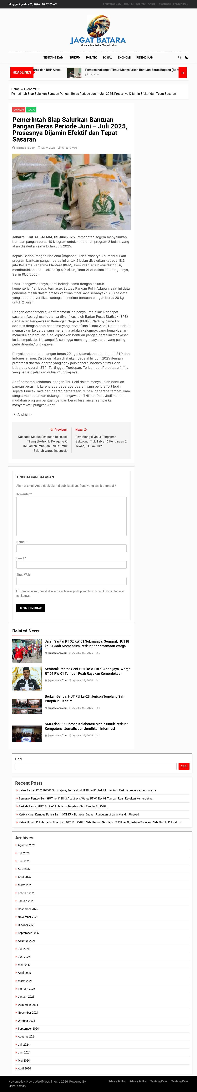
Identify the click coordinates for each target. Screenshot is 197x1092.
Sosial (31, 109)
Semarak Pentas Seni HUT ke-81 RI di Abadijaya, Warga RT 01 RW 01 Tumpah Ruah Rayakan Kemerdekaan (86, 798)
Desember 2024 (28, 1005)
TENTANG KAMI (112, 4)
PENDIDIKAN (181, 4)
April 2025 (24, 973)
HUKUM (129, 4)
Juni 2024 (24, 1052)
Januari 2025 (26, 996)
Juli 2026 (23, 853)
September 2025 (28, 933)
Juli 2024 (23, 1044)
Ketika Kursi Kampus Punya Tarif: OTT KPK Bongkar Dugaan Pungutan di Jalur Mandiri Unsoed (79, 814)
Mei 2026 (24, 869)
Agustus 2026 (26, 845)
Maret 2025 (25, 981)
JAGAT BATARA (98, 40)
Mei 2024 (24, 1060)
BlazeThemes (16, 1085)
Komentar (24, 494)
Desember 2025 (28, 909)
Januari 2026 (26, 901)
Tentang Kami (159, 1081)
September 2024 (28, 1028)
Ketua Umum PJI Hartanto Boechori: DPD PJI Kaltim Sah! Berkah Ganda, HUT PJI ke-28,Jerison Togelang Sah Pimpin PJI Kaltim (100, 822)
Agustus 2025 (26, 941)
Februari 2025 (26, 989)
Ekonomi (19, 109)
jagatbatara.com (25, 148)
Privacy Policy (117, 1081)
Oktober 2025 (26, 925)
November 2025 (28, 917)
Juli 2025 (23, 949)
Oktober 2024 (26, 1020)
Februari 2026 (26, 893)
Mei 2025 (24, 965)
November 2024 (28, 1012)
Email (21, 558)
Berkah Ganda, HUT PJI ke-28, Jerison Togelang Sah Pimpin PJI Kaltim (63, 806)
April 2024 (24, 1068)
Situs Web (23, 575)
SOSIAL (152, 4)
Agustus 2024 (26, 1036)
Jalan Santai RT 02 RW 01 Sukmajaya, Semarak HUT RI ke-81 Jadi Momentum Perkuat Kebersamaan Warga (87, 790)
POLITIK (140, 4)
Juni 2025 (24, 957)
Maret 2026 (25, 885)
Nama (21, 542)
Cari (18, 759)
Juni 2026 (24, 861)
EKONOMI (165, 4)
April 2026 (24, 877)
